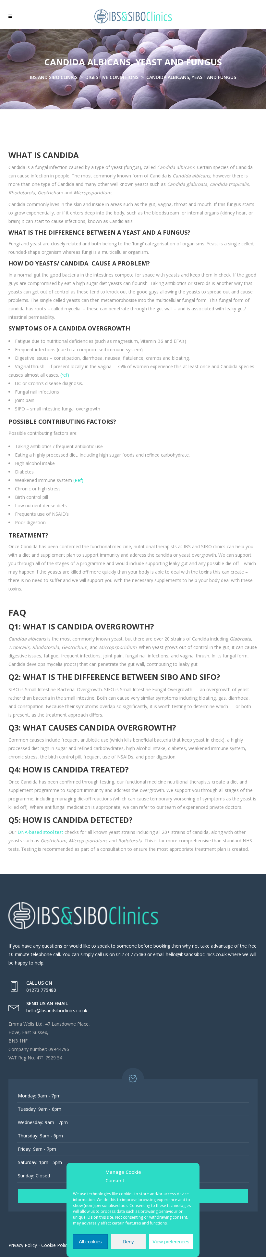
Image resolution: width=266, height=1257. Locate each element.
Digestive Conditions (112, 77)
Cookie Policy (55, 1245)
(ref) (64, 375)
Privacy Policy (22, 1245)
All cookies (90, 1241)
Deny (128, 1241)
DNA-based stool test (40, 832)
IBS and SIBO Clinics (54, 77)
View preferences (170, 1241)
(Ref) (78, 480)
